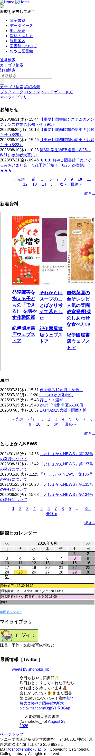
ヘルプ (47, 92)
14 (44, 184)
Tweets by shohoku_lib (29, 669)
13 (34, 184)
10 (80, 179)
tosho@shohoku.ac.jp (27, 749)
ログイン (32, 92)
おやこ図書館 (21, 51)
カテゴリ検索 (11, 65)
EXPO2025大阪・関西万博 (63, 410)
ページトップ (11, 734)
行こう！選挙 (51, 400)
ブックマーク (11, 92)
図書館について (23, 46)
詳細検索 (8, 70)
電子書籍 (17, 20)
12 (25, 184)
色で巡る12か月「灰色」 (61, 390)
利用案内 (17, 41)
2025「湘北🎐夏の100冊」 (63, 405)
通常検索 (8, 60)
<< (7, 544)
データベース (21, 26)
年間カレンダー (11, 612)
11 (89, 179)
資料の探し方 (21, 36)
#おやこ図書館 (41, 703)
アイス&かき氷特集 (56, 395)
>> (88, 544)
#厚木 (59, 703)
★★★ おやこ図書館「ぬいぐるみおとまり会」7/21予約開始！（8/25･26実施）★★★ (45, 165)
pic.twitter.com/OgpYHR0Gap (44, 708)
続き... (89, 193)
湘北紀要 (17, 31)
